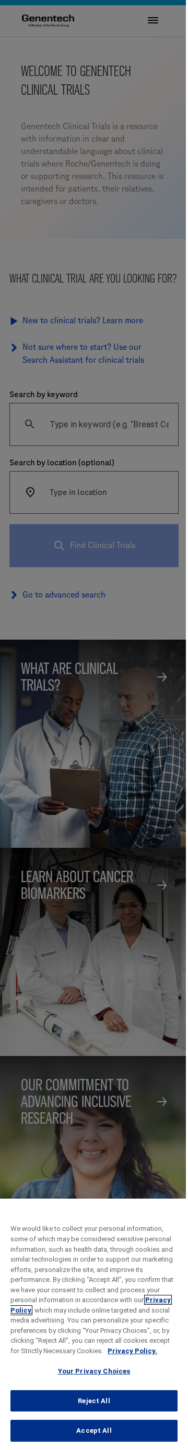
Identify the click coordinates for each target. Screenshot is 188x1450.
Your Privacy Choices (94, 1371)
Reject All (94, 1401)
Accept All (93, 1430)
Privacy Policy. (132, 1351)
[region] (94, 1324)
